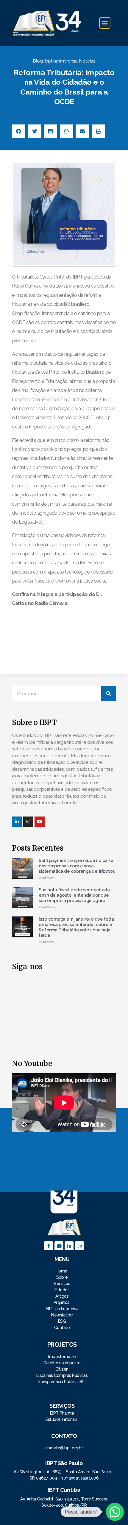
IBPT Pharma (62, 1413)
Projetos (62, 1302)
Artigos (62, 1296)
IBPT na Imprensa (62, 1308)
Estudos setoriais (62, 1419)
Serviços (62, 1283)
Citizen (61, 1369)
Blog (38, 61)
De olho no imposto (62, 1362)
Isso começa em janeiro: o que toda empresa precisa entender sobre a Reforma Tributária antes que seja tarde (76, 927)
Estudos (62, 1289)
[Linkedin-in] (17, 822)
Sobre (62, 1277)
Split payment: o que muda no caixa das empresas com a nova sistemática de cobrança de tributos (77, 866)
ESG (62, 1321)
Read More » (48, 878)
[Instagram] (28, 822)
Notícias (87, 61)
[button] (104, 23)
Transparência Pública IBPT (62, 1381)
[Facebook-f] (48, 1245)
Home (62, 1271)
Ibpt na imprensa (60, 61)
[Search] (108, 693)
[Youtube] (58, 1245)
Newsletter (62, 1315)
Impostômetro (62, 1356)
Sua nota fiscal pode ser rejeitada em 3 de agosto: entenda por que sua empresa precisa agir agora (74, 895)
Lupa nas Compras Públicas (62, 1375)
